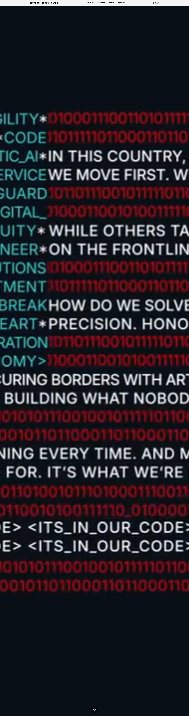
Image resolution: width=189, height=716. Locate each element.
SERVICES (101, 3)
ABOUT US (90, 3)
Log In (157, 3)
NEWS (111, 3)
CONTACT (122, 3)
